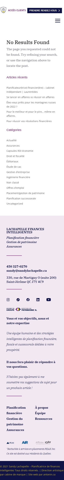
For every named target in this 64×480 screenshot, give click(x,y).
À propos (41, 408)
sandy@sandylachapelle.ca (26, 271)
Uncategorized (14, 203)
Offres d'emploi (15, 187)
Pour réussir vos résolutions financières (29, 121)
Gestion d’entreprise (18, 172)
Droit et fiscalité (15, 156)
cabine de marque (15, 474)
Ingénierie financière (18, 177)
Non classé (12, 182)
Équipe (40, 413)
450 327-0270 (16, 266)
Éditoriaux (12, 161)
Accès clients (17, 10)
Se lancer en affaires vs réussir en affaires (30, 97)
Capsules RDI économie (19, 150)
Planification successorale (21, 198)
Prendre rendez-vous (43, 10)
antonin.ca (49, 474)
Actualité (11, 140)
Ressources (43, 419)
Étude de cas (13, 166)
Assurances (13, 145)
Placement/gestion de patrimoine (25, 193)
